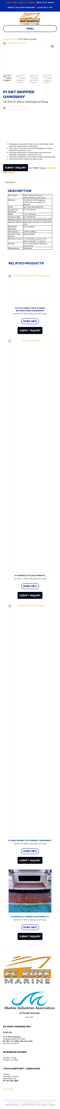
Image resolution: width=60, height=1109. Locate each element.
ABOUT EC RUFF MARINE (21, 7)
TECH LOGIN (8, 1089)
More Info (30, 321)
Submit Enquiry (15, 167)
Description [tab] (10, 182)
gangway (11, 172)
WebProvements (12, 1105)
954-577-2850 (45, 3)
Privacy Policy (41, 1105)
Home (5, 39)
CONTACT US (45, 7)
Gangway (46, 195)
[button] (52, 46)
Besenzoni (13, 39)
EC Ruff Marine (28, 1105)
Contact (51, 1105)
